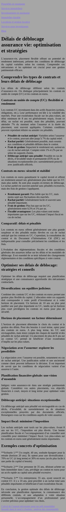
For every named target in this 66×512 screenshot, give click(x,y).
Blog (3, 31)
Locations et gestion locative (15, 22)
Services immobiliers (11, 8)
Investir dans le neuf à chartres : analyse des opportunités (29, 509)
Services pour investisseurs (14, 26)
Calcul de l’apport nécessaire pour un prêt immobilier (28, 506)
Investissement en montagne (15, 13)
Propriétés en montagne (13, 4)
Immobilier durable (11, 17)
